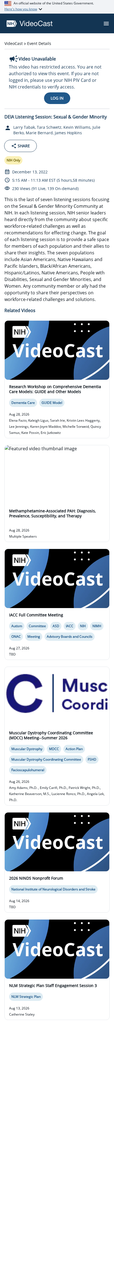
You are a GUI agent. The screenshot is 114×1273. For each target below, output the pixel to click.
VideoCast (13, 43)
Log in (57, 98)
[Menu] (106, 23)
